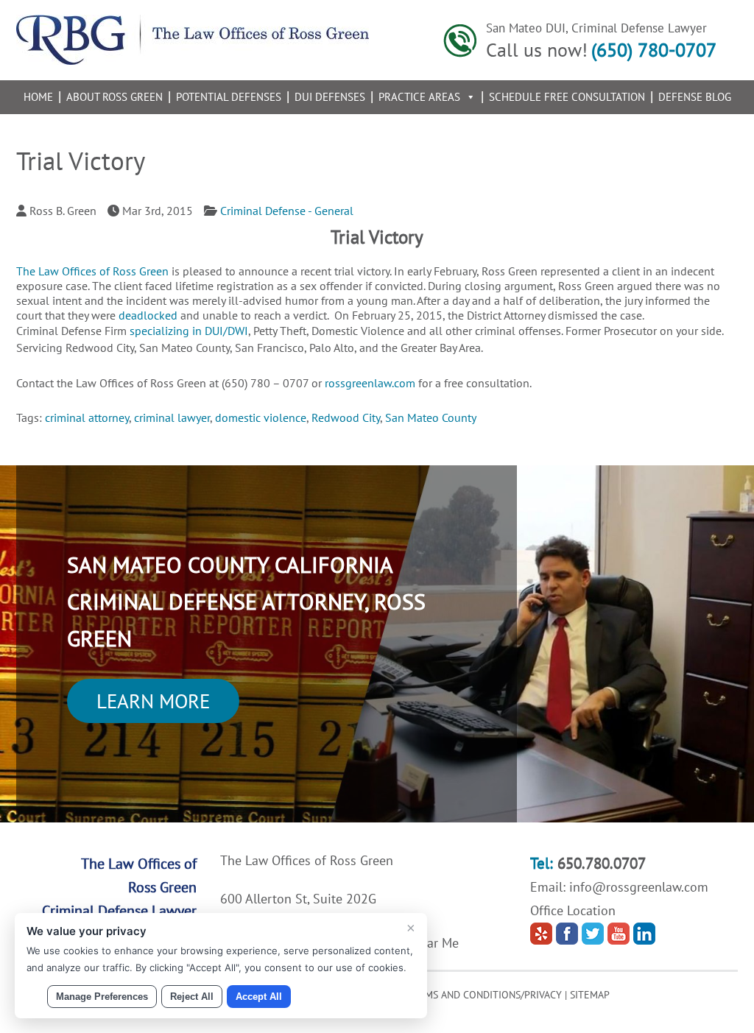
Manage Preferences (102, 996)
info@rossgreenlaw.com (638, 886)
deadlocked (148, 315)
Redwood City (345, 417)
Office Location (573, 910)
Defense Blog (694, 97)
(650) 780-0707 (653, 50)
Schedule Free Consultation (567, 97)
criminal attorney (87, 417)
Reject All (192, 996)
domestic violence (260, 417)
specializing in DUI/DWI (189, 330)
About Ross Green (114, 97)
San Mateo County (430, 417)
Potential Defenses (228, 97)
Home (38, 97)
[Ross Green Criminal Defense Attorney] (192, 60)
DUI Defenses (330, 97)
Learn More (153, 700)
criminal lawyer (172, 417)
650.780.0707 (601, 863)
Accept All (259, 996)
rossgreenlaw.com (370, 383)
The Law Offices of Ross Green (92, 271)
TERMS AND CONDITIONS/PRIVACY (484, 994)
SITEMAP (590, 994)
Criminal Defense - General (286, 210)
